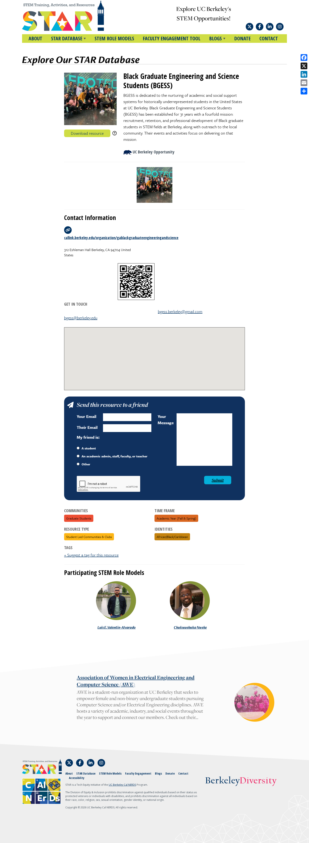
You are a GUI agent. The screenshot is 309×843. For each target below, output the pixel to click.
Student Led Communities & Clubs (89, 536)
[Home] (71, 16)
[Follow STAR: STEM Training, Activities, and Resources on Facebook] (259, 26)
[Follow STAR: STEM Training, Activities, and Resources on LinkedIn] (269, 26)
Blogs (158, 773)
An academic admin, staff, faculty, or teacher (114, 456)
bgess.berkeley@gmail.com (180, 311)
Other (86, 464)
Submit (218, 480)
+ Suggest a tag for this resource (91, 555)
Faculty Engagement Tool (171, 38)
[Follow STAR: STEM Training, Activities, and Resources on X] (249, 26)
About (35, 38)
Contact (268, 38)
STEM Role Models (114, 38)
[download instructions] (114, 133)
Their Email (87, 427)
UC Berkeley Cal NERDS (122, 785)
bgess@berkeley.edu (80, 318)
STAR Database (85, 773)
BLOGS (215, 38)
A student (89, 448)
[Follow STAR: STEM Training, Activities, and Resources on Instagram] (280, 26)
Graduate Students (78, 518)
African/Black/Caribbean (172, 536)
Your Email (86, 416)
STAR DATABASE (66, 38)
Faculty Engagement (138, 773)
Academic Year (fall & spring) (176, 518)
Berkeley (240, 781)
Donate (242, 38)
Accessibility (76, 778)
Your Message (166, 419)
